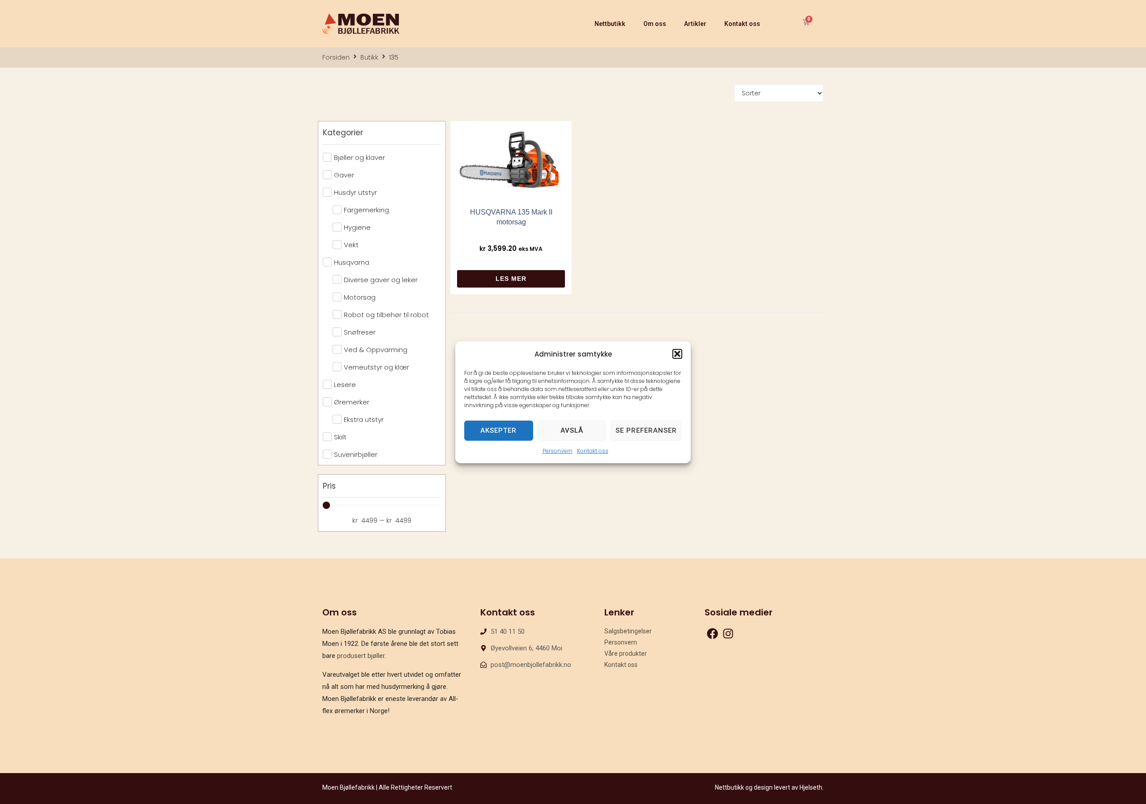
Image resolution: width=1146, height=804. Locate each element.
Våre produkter (625, 653)
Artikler (695, 23)
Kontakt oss (592, 450)
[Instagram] (728, 633)
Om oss (654, 23)
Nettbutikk (609, 23)
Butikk (369, 57)
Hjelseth (811, 787)
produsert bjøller (361, 656)
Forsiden (336, 57)
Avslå (571, 430)
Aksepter (498, 430)
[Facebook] (712, 633)
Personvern (558, 450)
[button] (677, 353)
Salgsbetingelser (628, 631)
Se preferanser (646, 430)
